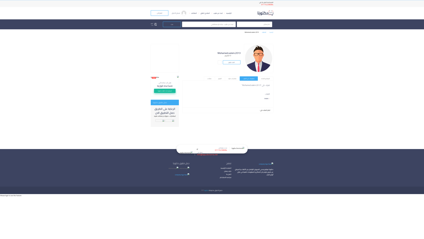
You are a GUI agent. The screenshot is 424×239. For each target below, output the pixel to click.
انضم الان (159, 13)
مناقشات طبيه (232, 78)
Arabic (266, 98)
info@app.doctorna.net (207, 154)
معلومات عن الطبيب (249, 78)
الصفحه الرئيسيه (226, 168)
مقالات (209, 78)
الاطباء (264, 32)
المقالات (194, 13)
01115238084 (267, 4)
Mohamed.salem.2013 (229, 53)
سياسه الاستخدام (225, 177)
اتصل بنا (228, 174)
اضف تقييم (232, 62)
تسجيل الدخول (176, 13)
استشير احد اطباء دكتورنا (165, 90)
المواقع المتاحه (265, 78)
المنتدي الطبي (205, 13)
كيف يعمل (227, 171)
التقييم (220, 78)
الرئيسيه (229, 13)
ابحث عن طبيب (218, 13)
